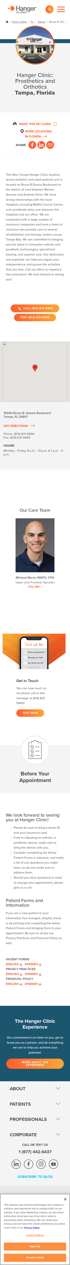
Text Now (30, 713)
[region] (35, 1229)
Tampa (41, 22)
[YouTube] (53, 1164)
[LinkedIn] (41, 145)
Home (7, 21)
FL (32, 22)
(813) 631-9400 (24, 434)
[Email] (50, 145)
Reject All (35, 1246)
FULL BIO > (35, 586)
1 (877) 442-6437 (35, 1151)
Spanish (31, 964)
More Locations (38, 134)
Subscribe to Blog (35, 1177)
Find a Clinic (19, 22)
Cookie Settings (35, 1235)
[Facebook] (32, 145)
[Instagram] (41, 1164)
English (12, 964)
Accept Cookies (35, 1257)
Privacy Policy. (32, 1227)
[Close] (65, 1199)
